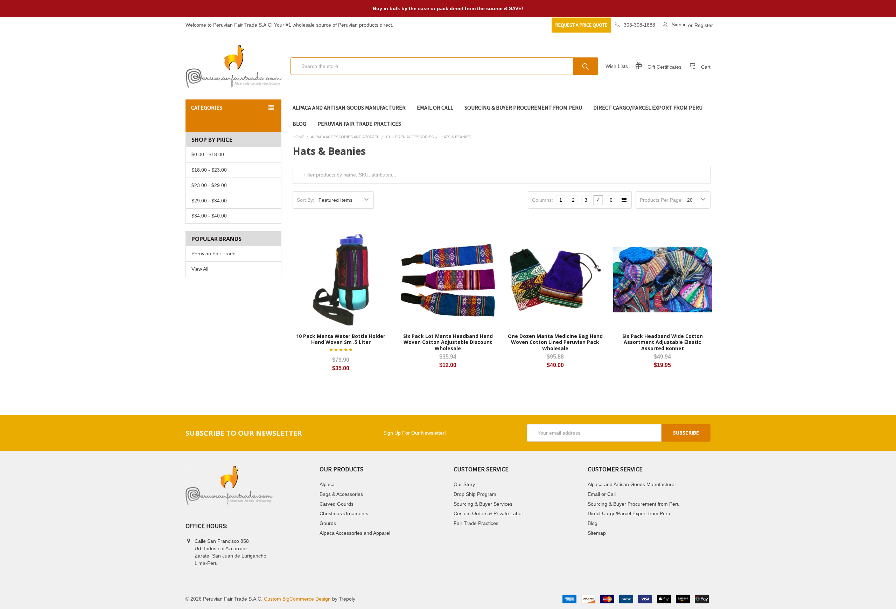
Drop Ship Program (475, 494)
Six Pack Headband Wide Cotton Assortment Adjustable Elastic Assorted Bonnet (662, 342)
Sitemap (597, 533)
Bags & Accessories (341, 494)
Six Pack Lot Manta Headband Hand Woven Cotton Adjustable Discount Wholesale (448, 342)
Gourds (328, 523)
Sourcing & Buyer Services (483, 504)
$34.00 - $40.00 (209, 216)
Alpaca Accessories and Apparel (355, 533)
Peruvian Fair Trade (213, 253)
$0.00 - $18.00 (207, 154)
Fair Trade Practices (476, 523)
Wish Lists (617, 66)
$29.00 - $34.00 (209, 200)
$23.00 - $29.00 (209, 185)
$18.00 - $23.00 (209, 170)
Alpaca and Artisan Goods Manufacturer (349, 107)
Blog (299, 123)
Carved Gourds (337, 504)
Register (703, 25)
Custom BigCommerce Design (297, 599)
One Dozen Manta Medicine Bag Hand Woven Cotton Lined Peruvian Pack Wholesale (555, 342)
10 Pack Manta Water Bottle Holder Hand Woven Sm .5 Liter (340, 339)
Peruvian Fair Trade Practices (359, 123)
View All (199, 269)
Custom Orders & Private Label (488, 513)
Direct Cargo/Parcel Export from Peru (647, 107)
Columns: (542, 200)
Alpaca (327, 484)
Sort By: (305, 200)
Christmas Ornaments (344, 513)
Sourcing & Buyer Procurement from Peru (523, 107)
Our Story (464, 484)
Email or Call (435, 107)
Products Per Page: (661, 200)
